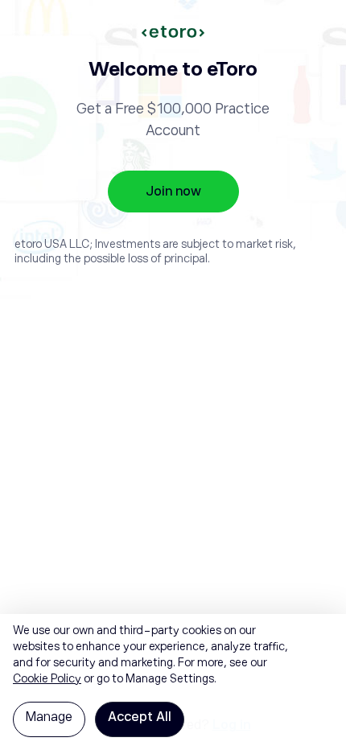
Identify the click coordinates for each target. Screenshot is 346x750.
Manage (49, 717)
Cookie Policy (47, 678)
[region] (173, 682)
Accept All (139, 717)
